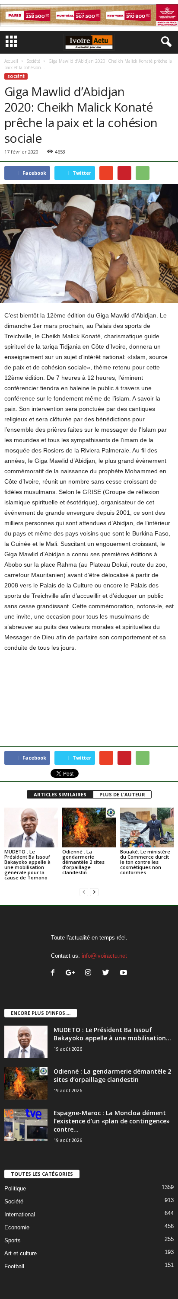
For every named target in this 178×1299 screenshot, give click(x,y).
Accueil (11, 61)
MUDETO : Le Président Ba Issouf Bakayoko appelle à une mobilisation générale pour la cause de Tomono (27, 864)
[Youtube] (125, 973)
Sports (12, 1240)
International (19, 1214)
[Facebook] (55, 973)
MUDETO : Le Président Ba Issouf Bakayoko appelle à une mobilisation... (112, 1034)
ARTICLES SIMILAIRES (60, 794)
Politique (15, 1188)
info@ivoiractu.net (104, 956)
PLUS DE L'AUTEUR (122, 794)
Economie (16, 1227)
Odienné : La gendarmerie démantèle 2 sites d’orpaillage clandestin (83, 862)
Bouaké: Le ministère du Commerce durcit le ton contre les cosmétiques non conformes (145, 862)
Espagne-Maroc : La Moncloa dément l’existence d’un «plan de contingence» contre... (112, 1121)
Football (14, 1266)
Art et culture (20, 1253)
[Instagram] (90, 973)
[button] (164, 41)
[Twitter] (108, 973)
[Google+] (72, 973)
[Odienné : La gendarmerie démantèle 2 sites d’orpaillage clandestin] (89, 828)
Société (33, 61)
